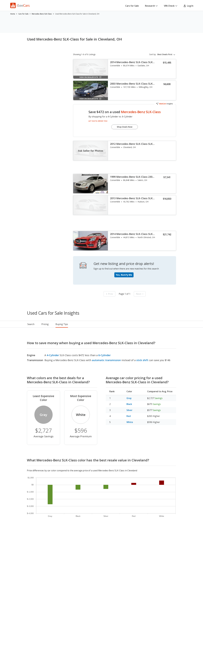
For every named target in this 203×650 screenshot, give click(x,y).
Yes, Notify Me (124, 274)
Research (150, 5)
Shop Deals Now (124, 127)
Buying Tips (62, 324)
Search (30, 324)
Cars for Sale (132, 5)
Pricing (45, 324)
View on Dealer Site (88, 77)
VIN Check (169, 5)
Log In (189, 5)
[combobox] (166, 54)
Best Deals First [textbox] (164, 54)
